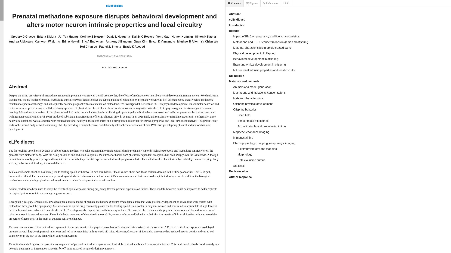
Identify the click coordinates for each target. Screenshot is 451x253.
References (271, 3)
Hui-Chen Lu (88, 46)
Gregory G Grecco (23, 36)
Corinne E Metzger (92, 36)
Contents (235, 3)
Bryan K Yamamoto (162, 41)
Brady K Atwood (134, 46)
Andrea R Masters (21, 41)
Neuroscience (114, 6)
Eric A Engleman (93, 41)
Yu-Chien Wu (209, 41)
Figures (253, 3)
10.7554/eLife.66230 (117, 67)
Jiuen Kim (140, 41)
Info (286, 3)
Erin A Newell (70, 41)
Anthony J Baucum (119, 41)
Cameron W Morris (47, 41)
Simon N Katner (205, 36)
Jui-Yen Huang (68, 36)
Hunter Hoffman (182, 36)
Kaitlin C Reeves (143, 36)
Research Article (107, 56)
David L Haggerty (118, 36)
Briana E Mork (46, 36)
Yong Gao (162, 36)
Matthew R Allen (188, 41)
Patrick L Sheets (110, 46)
